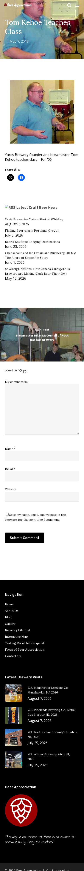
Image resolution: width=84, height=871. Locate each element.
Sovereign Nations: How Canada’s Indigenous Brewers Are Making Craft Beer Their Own (37, 271)
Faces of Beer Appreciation (24, 649)
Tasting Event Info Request (24, 643)
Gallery (10, 624)
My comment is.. (16, 382)
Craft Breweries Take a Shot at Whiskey (34, 219)
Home (9, 604)
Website (11, 489)
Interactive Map (16, 637)
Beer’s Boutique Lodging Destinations (32, 242)
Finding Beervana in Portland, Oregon (32, 230)
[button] (77, 5)
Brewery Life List (17, 630)
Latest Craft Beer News (37, 208)
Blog (8, 617)
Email (10, 469)
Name (10, 449)
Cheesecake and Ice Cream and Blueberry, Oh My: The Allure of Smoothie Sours (40, 255)
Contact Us (13, 656)
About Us (12, 611)
